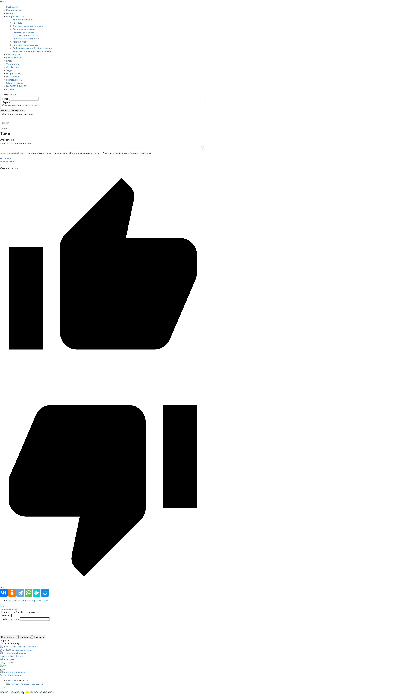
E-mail (5, 98)
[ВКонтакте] (4, 593)
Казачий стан (13, 680)
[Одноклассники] (12, 593)
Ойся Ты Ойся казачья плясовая (16, 649)
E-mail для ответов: (9, 619)
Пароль (6, 102)
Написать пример (9, 609)
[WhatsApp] (28, 593)
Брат (2, 668)
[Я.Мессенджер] (36, 593)
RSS (2, 605)
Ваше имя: (5, 615)
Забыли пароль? (30, 105)
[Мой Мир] (45, 593)
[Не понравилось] (103, 584)
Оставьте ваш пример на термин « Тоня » (27, 600)
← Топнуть (5, 158)
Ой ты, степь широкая (11, 675)
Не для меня (6, 662)
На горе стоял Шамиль (11, 656)
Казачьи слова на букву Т (13, 153)
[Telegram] (20, 593)
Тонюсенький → (8, 161)
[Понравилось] (103, 374)
